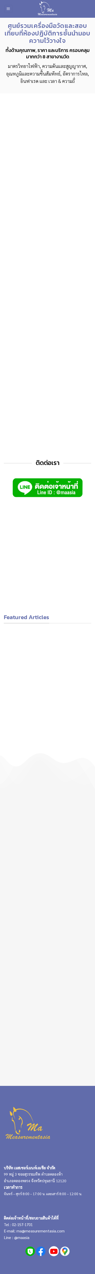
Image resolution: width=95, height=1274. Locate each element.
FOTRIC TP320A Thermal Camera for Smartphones (69, 587)
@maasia (21, 1237)
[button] (8, 9)
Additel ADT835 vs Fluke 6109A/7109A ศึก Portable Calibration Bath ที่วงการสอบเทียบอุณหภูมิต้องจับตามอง (70, 689)
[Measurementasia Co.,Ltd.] (47, 8)
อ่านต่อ (24, 743)
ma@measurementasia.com (40, 1230)
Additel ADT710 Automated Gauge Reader (25, 587)
